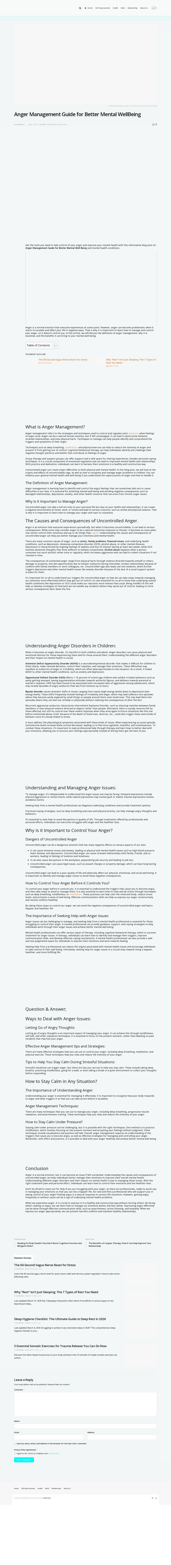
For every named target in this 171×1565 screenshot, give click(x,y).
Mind (123, 8)
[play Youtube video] (91, 289)
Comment (19, 1390)
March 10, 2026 (112, 366)
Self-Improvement (102, 8)
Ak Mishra (20, 124)
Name (17, 1421)
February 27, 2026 (32, 1350)
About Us (144, 8)
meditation (71, 447)
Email (17, 1432)
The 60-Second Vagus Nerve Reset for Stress (63, 359)
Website (90, 1432)
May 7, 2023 (33, 124)
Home (90, 8)
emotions (133, 433)
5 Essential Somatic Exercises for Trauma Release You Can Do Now (60, 1346)
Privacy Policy (53, 1453)
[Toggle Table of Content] (54, 345)
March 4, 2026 (31, 1323)
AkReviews (47, 1498)
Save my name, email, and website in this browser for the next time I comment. (52, 1443)
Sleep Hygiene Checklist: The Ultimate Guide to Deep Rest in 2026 (60, 1319)
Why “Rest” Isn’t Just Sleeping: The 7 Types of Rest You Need (56, 1292)
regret (95, 532)
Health (115, 8)
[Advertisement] (111, 62)
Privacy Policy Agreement (26, 1450)
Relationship (132, 8)
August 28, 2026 (45, 363)
